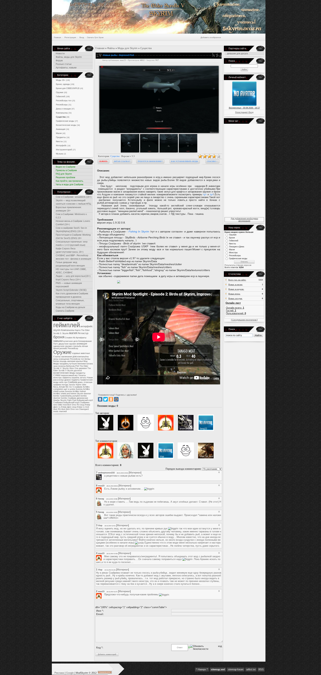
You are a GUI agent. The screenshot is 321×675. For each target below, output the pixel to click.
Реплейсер (73, 348)
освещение (64, 359)
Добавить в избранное (211, 37)
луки (55, 366)
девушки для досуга (237, 53)
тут (205, 194)
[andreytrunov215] (103, 475)
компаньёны (83, 356)
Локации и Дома (236, 246)
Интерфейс (61, 145)
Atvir (63, 409)
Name (78, 384)
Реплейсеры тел (63, 100)
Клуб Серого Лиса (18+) (68, 279)
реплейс (63, 348)
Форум (59, 60)
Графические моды (65, 121)
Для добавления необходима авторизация (244, 219)
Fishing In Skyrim (139, 231)
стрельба (76, 346)
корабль (75, 377)
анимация (82, 343)
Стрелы (57, 356)
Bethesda (70, 366)
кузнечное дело (70, 341)
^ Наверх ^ (202, 669)
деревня (83, 368)
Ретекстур (83, 333)
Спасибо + (212, 161)
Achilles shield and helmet (64, 393)
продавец (64, 363)
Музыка (59, 154)
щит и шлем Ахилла (73, 389)
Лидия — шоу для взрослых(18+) (73, 276)
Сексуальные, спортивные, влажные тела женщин (70, 302)
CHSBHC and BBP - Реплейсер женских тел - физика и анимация (73, 257)
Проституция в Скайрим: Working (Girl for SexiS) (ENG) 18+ (73, 236)
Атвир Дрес (66, 407)
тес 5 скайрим (75, 387)
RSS (261, 669)
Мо (67, 387)
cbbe (84, 384)
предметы (80, 373)
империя (71, 361)
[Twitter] (105, 399)
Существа (61, 117)
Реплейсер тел (77, 359)
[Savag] (103, 501)
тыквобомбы (66, 396)
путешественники (77, 363)
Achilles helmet (79, 391)
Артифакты (81, 337)
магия (73, 333)
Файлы (111, 48)
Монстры (233, 252)
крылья (79, 361)
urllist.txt (251, 669)
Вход (82, 37)
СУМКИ (56, 375)
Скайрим (72, 382)
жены (55, 359)
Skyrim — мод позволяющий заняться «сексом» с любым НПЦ (73, 202)
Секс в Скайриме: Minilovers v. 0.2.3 (71, 216)
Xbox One (73, 368)
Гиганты (82, 375)
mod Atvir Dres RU (71, 405)
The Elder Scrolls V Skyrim (72, 369)
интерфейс (86, 326)
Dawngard (84, 409)
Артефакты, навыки (66, 67)
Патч (55, 344)
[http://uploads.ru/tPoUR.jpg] (118, 282)
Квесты (59, 141)
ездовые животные (81, 353)
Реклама (59, 672)
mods (55, 411)
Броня (232, 238)
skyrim (57, 330)
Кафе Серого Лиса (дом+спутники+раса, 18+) (69, 250)
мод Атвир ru (78, 407)
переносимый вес (69, 375)
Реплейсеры (62, 104)
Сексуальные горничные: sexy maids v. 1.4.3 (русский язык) (71, 243)
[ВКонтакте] (100, 399)
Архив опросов (244, 265)
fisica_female (59, 387)
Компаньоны (62, 113)
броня (58, 337)
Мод (85, 361)
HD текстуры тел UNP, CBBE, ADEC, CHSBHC (71, 271)
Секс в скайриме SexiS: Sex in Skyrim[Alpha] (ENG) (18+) (71, 230)
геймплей (66, 325)
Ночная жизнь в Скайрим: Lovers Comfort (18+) (73, 223)
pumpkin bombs (79, 396)
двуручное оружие (67, 344)
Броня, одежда (63, 84)
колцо (61, 380)
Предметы (61, 137)
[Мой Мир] (116, 399)
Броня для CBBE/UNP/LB (67, 88)
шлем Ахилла (65, 391)
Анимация (60, 129)
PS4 (77, 366)
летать (83, 377)
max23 (123, 60)
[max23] (103, 488)
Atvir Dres (70, 409)
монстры (57, 377)
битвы (87, 359)
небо (61, 382)
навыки (58, 340)
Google (70, 672)
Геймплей (60, 96)
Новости (60, 53)
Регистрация (70, 37)
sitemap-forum (235, 669)
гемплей (63, 411)
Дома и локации (63, 109)
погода (65, 384)
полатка (62, 366)
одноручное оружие (62, 346)
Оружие (59, 92)
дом (74, 356)
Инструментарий (64, 149)
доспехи (78, 370)
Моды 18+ (60, 80)
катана (89, 363)
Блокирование (85, 341)
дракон (67, 380)
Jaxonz (72, 384)
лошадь (63, 361)
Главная (57, 37)
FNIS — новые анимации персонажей (69, 285)
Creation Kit (70, 337)
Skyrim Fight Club (68, 400)
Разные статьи (64, 64)
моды (56, 363)
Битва (56, 361)
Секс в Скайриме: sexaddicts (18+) (73, 197)
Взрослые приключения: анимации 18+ (69, 209)
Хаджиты (75, 380)
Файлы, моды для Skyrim (69, 57)
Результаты (230, 265)
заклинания (66, 356)
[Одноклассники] (111, 399)
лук (65, 382)
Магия (59, 133)
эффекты (66, 377)
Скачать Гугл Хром (95, 37)
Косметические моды (66, 125)
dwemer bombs (60, 398)
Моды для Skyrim (127, 48)
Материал (135, 472)
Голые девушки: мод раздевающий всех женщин (70, 264)
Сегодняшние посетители (244, 320)
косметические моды (64, 373)
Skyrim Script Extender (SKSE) (71, 290)
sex (77, 409)
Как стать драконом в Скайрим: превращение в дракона (72, 295)
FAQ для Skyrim (64, 174)
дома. (80, 382)
